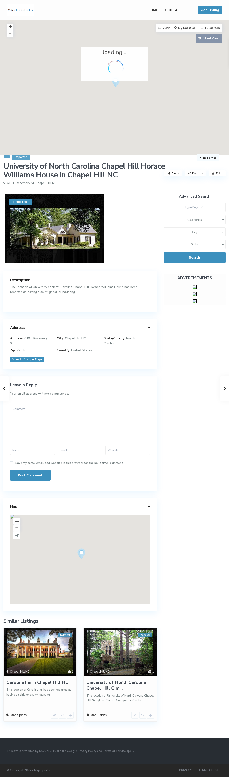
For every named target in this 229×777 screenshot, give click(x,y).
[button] (124, 90)
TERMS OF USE (208, 770)
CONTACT (173, 10)
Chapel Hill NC (46, 183)
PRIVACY (185, 770)
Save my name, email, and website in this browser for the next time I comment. (69, 463)
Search (194, 257)
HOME (153, 10)
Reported (21, 157)
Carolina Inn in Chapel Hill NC (37, 682)
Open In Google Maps (26, 359)
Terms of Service (114, 751)
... (143, 701)
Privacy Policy (87, 751)
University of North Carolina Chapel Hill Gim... (116, 685)
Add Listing (210, 10)
